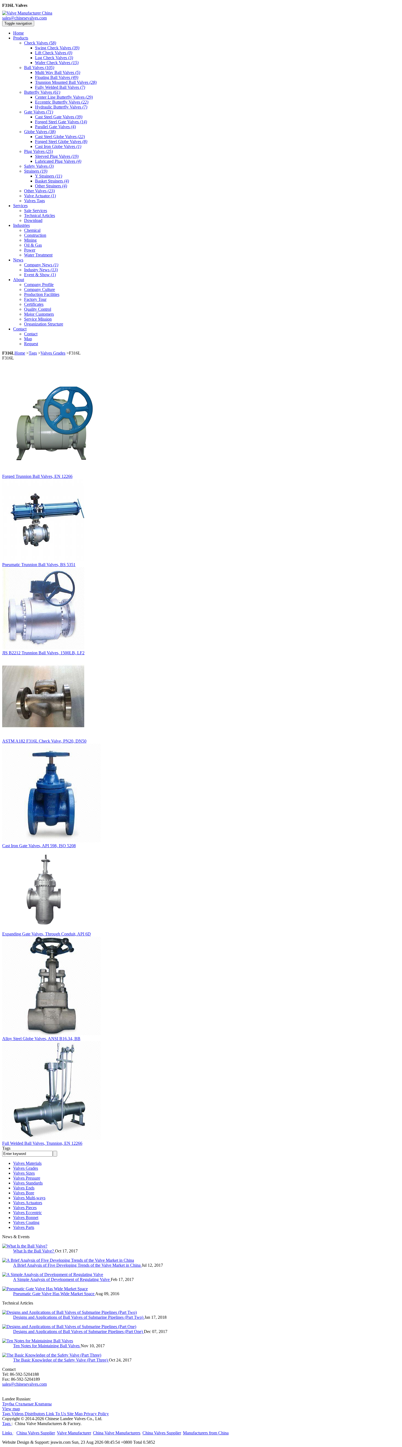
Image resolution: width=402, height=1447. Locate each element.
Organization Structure (43, 324)
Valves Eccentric (27, 1212)
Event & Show (40, 274)
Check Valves (40, 43)
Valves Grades (52, 353)
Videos (17, 1413)
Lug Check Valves (54, 57)
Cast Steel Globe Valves (60, 136)
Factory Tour (35, 299)
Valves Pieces (25, 1207)
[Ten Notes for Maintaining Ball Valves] (37, 1340)
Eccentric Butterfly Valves (61, 102)
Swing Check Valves (57, 47)
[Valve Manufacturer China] (27, 13)
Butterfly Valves (42, 92)
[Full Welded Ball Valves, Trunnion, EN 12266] (51, 1138)
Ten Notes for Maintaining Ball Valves (47, 1345)
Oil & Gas (33, 245)
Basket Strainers (52, 181)
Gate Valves (38, 112)
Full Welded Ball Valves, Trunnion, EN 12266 (42, 1143)
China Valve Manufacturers (116, 1433)
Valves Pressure (26, 1178)
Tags (33, 353)
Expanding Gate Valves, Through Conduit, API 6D (46, 934)
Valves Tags (34, 200)
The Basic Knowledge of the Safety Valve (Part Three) (61, 1360)
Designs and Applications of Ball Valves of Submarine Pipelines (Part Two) (78, 1317)
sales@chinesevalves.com (24, 18)
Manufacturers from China (206, 1433)
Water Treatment (38, 255)
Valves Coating (26, 1222)
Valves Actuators (27, 1202)
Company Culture (39, 289)
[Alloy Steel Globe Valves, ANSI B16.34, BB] (51, 1033)
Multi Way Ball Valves (57, 72)
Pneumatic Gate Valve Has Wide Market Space (54, 1293)
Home (19, 353)
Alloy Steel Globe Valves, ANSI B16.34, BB (41, 1038)
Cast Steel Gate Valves (58, 117)
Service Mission (38, 319)
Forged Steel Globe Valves (61, 141)
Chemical (32, 230)
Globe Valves (40, 131)
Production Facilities (41, 294)
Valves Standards (28, 1183)
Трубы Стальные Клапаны (27, 1404)
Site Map (75, 1413)
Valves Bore (23, 1193)
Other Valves (39, 191)
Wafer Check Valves (56, 62)
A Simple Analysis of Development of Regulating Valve (62, 1279)
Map (28, 338)
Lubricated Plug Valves (58, 161)
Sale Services (35, 210)
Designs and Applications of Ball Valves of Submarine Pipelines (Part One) (78, 1331)
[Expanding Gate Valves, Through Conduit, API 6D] (43, 929)
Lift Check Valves (53, 52)
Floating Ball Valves (56, 77)
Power (29, 250)
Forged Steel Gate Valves (61, 121)
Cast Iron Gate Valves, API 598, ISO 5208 (39, 845)
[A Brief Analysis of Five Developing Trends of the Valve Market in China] (68, 1260)
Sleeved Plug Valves (56, 156)
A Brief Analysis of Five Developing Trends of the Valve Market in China (77, 1265)
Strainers (35, 171)
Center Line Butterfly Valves (64, 97)
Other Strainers (51, 186)
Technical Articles (39, 215)
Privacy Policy (96, 1413)
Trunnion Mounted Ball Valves (66, 82)
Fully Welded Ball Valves (60, 87)
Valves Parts (23, 1227)
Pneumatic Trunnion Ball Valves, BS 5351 (38, 564)
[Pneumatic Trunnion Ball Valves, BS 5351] (43, 559)
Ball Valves (39, 67)
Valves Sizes (24, 1173)
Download (33, 220)
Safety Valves (39, 166)
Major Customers (39, 314)
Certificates (33, 304)
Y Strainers (48, 176)
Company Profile (39, 284)
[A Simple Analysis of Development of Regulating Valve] (52, 1274)
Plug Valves (38, 151)
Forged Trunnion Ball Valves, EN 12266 (37, 476)
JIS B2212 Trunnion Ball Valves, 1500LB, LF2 (43, 652)
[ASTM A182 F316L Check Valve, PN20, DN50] (43, 736)
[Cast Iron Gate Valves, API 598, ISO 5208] (51, 840)
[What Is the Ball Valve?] (24, 1246)
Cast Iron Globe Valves (58, 146)
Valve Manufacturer (74, 1433)
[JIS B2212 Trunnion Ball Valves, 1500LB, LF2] (43, 648)
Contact (30, 334)
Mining (30, 240)
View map (11, 1408)
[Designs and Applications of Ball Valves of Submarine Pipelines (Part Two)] (69, 1312)
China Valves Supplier (35, 1433)
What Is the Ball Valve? (34, 1251)
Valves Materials (27, 1163)
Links (7, 1433)
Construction (35, 235)
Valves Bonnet (25, 1217)
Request (31, 343)
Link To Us (56, 1413)
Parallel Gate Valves (55, 126)
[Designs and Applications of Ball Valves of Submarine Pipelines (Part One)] (69, 1326)
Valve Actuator (40, 195)
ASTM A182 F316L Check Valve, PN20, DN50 (44, 741)
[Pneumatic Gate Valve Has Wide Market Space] (45, 1288)
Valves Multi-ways (29, 1197)
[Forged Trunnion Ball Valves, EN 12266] (51, 471)
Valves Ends (23, 1188)
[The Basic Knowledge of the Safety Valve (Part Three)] (51, 1355)
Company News (41, 264)
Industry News (41, 269)
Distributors (35, 1413)
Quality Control (37, 309)
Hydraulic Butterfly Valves (61, 107)
